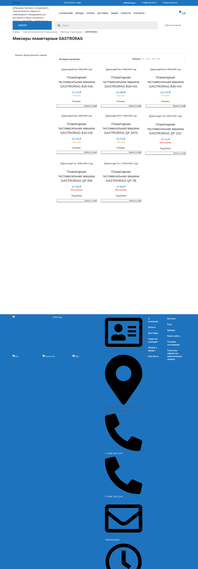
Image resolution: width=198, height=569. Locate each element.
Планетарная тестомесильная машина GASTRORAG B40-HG (165, 82)
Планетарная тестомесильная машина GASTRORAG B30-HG (121, 82)
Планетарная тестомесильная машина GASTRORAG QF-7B (121, 176)
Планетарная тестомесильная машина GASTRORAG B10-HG (76, 128)
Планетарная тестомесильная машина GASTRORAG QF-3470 (121, 128)
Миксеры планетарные (71, 32)
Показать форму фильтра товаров (31, 55)
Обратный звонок (173, 25)
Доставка (153, 333)
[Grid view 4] (181, 59)
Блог (169, 324)
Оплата (152, 327)
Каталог (171, 318)
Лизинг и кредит (152, 349)
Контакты (153, 356)
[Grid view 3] (177, 59)
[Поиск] (59, 25)
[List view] (168, 59)
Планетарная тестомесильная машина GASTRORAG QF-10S (165, 129)
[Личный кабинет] (157, 13)
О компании (153, 320)
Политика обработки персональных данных (174, 354)
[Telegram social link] (184, 3)
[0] (171, 13)
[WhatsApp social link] (181, 3)
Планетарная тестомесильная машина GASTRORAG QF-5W (76, 176)
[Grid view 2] (172, 59)
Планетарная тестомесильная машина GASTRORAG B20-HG (76, 82)
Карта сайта (173, 336)
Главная (16, 32)
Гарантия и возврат (153, 340)
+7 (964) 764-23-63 (169, 3)
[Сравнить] (164, 13)
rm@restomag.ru (129, 3)
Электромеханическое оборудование (40, 32)
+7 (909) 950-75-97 (148, 3)
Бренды (171, 330)
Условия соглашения (173, 343)
